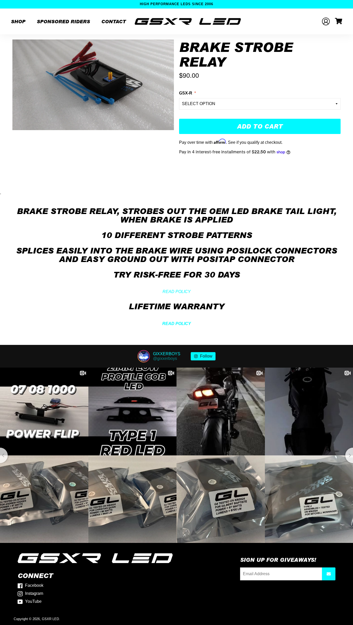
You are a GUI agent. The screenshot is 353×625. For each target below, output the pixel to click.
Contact (113, 21)
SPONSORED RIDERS (63, 21)
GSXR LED (50, 619)
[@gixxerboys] (144, 356)
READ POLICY (177, 291)
